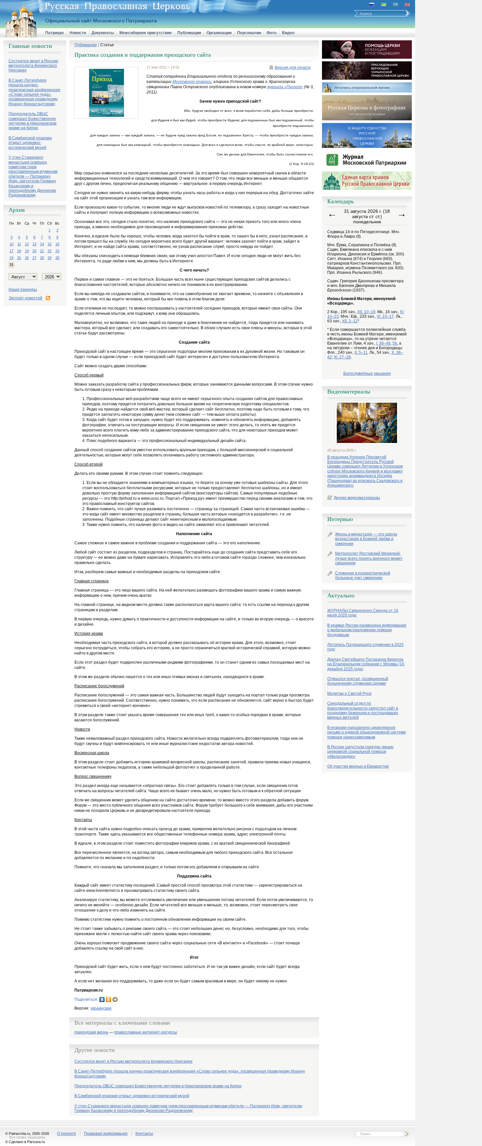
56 (394, 343)
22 (49, 251)
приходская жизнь (91, 1032)
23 (57, 251)
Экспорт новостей (25, 298)
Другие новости (94, 1050)
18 (19, 251)
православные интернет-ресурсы (145, 1032)
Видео (288, 32)
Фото (271, 32)
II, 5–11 (361, 352)
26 (27, 258)
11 (19, 244)
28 (42, 258)
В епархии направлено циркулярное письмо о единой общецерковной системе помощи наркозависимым (366, 732)
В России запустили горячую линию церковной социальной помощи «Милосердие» (360, 752)
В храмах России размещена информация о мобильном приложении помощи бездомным (366, 630)
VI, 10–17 (385, 316)
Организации (219, 32)
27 (34, 258)
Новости (78, 32)
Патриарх (54, 32)
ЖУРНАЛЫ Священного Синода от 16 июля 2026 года (362, 612)
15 (49, 244)
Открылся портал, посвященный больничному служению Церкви (357, 681)
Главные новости (30, 46)
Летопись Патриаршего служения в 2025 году (365, 647)
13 (34, 244)
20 (34, 251)
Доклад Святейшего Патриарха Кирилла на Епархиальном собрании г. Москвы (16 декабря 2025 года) (365, 664)
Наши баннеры (23, 289)
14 (42, 244)
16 (57, 244)
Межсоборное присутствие (145, 32)
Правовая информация (106, 1133)
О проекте (66, 1133)
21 (42, 251)
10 (11, 244)
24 (11, 258)
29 (49, 258)
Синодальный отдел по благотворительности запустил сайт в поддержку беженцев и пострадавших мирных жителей (362, 710)
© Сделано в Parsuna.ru (25, 1142)
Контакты (144, 1133)
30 (57, 258)
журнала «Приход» (285, 87)
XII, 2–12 (350, 321)
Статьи (107, 45)
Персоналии (249, 32)
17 (11, 251)
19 (27, 251)
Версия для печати (293, 67)
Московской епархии (191, 81)
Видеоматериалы (348, 391)
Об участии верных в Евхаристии (358, 766)
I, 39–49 (383, 343)
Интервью (340, 519)
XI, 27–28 (342, 357)
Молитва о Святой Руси (349, 693)
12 (27, 244)
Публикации (189, 32)
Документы (102, 32)
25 (19, 258)
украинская (100, 1008)
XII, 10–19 (366, 312)
